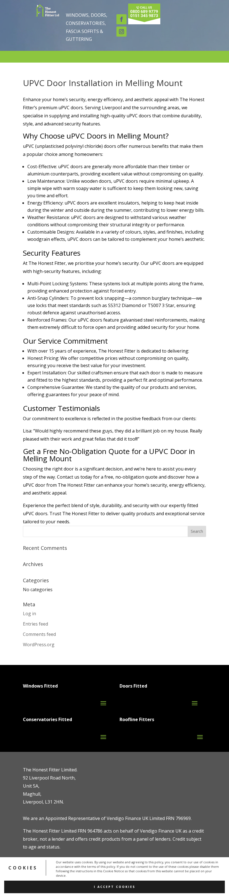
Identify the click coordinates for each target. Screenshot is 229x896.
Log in (29, 613)
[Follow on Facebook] (121, 19)
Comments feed (39, 634)
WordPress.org (38, 644)
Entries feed (35, 624)
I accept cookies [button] (114, 887)
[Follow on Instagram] (121, 32)
